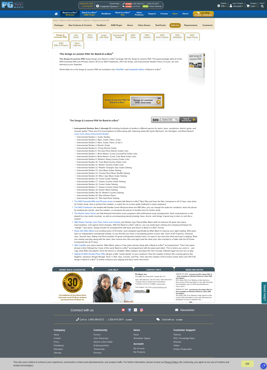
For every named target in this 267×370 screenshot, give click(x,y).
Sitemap (57, 352)
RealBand (101, 25)
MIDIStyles (133, 36)
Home (55, 20)
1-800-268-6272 (138, 4)
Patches (177, 334)
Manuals (177, 342)
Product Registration (182, 349)
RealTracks (160, 25)
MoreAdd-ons (77, 44)
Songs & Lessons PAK (60, 36)
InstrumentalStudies (118, 36)
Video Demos (144, 25)
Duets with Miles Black (84, 231)
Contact (57, 338)
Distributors (59, 345)
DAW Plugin (116, 25)
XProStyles (90, 36)
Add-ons (86, 20)
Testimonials (99, 349)
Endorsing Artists (101, 345)
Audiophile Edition (136, 69)
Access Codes (161, 284)
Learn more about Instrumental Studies (91, 134)
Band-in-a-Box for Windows (70, 20)
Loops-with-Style (104, 36)
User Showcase (101, 338)
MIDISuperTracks (192, 36)
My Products (139, 352)
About (130, 25)
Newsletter (187, 310)
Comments (207, 25)
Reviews (98, 352)
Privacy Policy (171, 362)
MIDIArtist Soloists (162, 36)
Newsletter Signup (142, 338)
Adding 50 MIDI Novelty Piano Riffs (90, 254)
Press (56, 342)
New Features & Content (80, 25)
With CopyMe (80, 245)
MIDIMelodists (177, 36)
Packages (59, 25)
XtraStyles (76, 36)
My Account (139, 348)
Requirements (190, 25)
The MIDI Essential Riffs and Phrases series (93, 201)
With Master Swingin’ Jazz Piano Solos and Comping (97, 222)
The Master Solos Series (85, 213)
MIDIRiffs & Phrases (61, 44)
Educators (58, 349)
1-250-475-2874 (152, 4)
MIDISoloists (147, 36)
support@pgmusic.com (159, 287)
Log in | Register (237, 3)
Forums (97, 334)
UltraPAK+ (120, 69)
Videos (176, 345)
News (136, 334)
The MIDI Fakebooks (83, 207)
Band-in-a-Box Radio (103, 342)
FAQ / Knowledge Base (184, 338)
